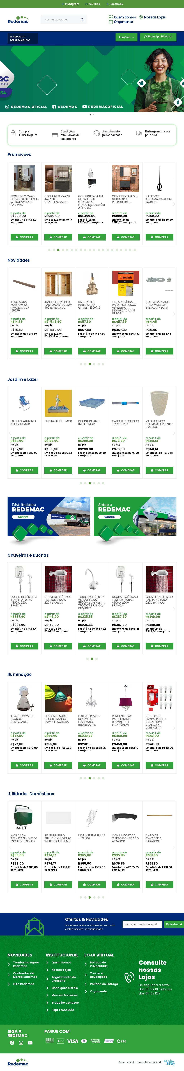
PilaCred (124, 37)
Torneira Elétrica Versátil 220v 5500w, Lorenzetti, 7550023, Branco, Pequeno (91, 602)
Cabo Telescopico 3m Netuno (125, 422)
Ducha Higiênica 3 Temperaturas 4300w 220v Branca (24, 601)
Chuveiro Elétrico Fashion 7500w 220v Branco (58, 600)
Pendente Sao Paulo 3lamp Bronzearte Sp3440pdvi (122, 720)
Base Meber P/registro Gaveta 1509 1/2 (89, 305)
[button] (2, 79)
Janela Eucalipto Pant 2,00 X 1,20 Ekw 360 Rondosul (58, 305)
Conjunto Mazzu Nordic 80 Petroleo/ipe (124, 199)
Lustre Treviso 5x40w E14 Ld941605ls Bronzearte (89, 720)
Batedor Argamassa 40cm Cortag (158, 199)
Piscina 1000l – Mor (58, 421)
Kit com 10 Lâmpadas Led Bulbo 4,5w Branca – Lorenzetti (155, 722)
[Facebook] (12, 1042)
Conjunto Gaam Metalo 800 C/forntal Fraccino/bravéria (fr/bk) (91, 202)
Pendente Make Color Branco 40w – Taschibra (56, 719)
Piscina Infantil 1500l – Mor (89, 422)
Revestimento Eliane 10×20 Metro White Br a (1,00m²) (57, 838)
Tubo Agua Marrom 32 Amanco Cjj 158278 (20, 306)
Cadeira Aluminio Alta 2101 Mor (23, 422)
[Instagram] (21, 1042)
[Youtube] (30, 1042)
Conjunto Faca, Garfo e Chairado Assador (125, 838)
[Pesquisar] (82, 19)
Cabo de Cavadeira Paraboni (153, 838)
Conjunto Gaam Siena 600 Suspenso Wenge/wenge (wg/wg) (24, 200)
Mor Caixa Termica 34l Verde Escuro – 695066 (24, 838)
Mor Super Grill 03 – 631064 (91, 836)
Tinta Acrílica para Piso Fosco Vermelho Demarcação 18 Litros (124, 307)
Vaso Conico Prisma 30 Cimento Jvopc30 (159, 424)
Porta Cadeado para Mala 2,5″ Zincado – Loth (157, 305)
